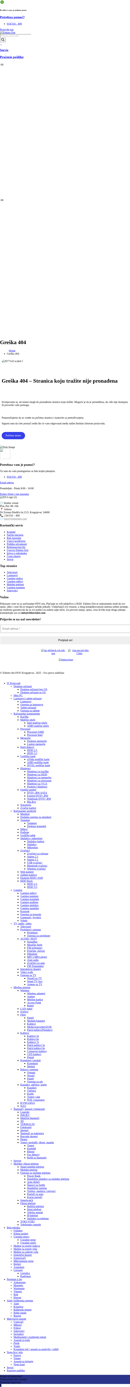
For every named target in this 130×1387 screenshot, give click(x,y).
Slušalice (32, 844)
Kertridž (31, 1148)
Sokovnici (19, 1331)
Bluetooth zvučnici (37, 865)
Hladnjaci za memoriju (39, 777)
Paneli (30, 1017)
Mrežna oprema (22, 987)
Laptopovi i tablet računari (28, 698)
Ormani (31, 1072)
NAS (23, 1106)
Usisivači (18, 1321)
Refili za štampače (37, 1157)
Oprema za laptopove (31, 704)
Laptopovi (25, 701)
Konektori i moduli (30, 1060)
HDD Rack (26, 881)
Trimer (17, 1358)
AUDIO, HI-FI (28, 938)
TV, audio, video (22, 923)
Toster (17, 1346)
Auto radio (33, 960)
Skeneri (24, 1130)
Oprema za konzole (30, 914)
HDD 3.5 (32, 753)
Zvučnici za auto (36, 963)
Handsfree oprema (37, 1188)
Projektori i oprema (30, 929)
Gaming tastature (29, 896)
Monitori (25, 814)
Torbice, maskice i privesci (41, 1191)
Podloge (24, 832)
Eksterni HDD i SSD (31, 877)
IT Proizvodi (13, 683)
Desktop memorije (37, 741)
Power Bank (33, 1175)
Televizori (25, 926)
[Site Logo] (7, 32)
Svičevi (24, 1011)
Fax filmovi (33, 1154)
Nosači (31, 1075)
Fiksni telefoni (28, 1203)
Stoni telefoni (34, 1209)
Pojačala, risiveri (36, 950)
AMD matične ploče (38, 725)
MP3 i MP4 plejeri (37, 957)
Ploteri (23, 1139)
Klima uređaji (21, 1233)
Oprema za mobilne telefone (35, 1172)
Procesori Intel (34, 735)
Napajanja (25, 804)
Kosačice (18, 1306)
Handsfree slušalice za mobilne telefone (48, 1179)
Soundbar (32, 941)
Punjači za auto (35, 1194)
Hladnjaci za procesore (39, 780)
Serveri (17, 1160)
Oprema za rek (35, 1081)
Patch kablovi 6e (36, 1048)
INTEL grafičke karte (38, 765)
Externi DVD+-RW (37, 795)
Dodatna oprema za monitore (35, 817)
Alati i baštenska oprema (20, 1300)
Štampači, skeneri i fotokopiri (29, 1109)
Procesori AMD (35, 731)
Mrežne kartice (35, 999)
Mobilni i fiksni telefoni (26, 1163)
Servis (10, 1367)
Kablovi (31, 1023)
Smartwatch (26, 1200)
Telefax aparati (35, 1212)
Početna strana (13, 435)
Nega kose (19, 1364)
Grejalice (25, 1273)
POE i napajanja (36, 1099)
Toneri (30, 1145)
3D (22, 1121)
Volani (23, 920)
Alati (16, 1303)
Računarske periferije (25, 811)
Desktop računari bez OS (33, 689)
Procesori (25, 728)
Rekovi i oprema (29, 1069)
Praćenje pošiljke (16, 1370)
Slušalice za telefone (38, 1218)
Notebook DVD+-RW (39, 798)
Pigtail (30, 1057)
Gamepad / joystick (30, 917)
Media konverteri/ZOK (39, 1026)
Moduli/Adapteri (36, 1020)
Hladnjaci (25, 768)
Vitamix (18, 1291)
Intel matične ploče (37, 722)
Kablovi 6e (33, 1039)
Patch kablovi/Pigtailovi (39, 1030)
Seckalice (19, 1334)
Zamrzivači (20, 1258)
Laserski (24, 1112)
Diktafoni (32, 953)
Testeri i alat (33, 1096)
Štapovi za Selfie (36, 1185)
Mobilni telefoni (28, 1169)
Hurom (17, 1297)
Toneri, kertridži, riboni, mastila (37, 1142)
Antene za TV (34, 984)
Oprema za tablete (30, 710)
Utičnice (31, 1090)
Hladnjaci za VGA (37, 783)
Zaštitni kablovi (28, 874)
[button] (2, 677)
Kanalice (32, 1087)
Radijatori (25, 1276)
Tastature (25, 820)
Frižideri (18, 1230)
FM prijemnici (34, 947)
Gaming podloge (29, 902)
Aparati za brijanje (23, 1361)
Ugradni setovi (21, 1236)
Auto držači (33, 1182)
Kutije (30, 1093)
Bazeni (17, 1315)
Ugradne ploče (28, 1242)
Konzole (24, 911)
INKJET (25, 1115)
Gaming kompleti (29, 899)
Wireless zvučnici (36, 868)
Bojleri (17, 1264)
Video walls (26, 972)
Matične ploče (27, 719)
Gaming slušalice (29, 905)
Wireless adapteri (36, 993)
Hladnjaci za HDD (37, 774)
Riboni (30, 1151)
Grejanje (18, 1270)
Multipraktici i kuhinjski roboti (30, 1337)
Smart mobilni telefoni (32, 1166)
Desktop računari (23, 686)
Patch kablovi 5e (36, 1045)
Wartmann (19, 1288)
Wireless (24, 990)
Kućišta (24, 716)
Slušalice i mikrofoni (31, 838)
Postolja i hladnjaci (37, 786)
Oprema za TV (28, 975)
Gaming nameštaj (29, 908)
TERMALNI (27, 1124)
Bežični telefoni (35, 1206)
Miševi (24, 829)
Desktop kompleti (36, 826)
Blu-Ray (31, 801)
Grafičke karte (28, 756)
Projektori (32, 932)
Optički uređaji (28, 789)
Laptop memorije (36, 744)
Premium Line (14, 1279)
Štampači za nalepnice (32, 1133)
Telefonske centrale (30, 1224)
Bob (16, 1294)
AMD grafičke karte (38, 762)
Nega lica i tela (15, 1352)
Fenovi (17, 1355)
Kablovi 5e (33, 1036)
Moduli (31, 1066)
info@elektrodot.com (15, 518)
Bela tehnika (13, 1227)
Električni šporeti (23, 1255)
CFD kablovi (34, 1054)
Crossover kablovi (37, 1051)
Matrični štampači (29, 1118)
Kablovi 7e (33, 1042)
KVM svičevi (27, 1102)
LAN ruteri (26, 1008)
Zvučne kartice (28, 808)
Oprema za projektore (38, 935)
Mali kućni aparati (16, 1318)
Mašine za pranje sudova (27, 1245)
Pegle (16, 1343)
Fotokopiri (25, 1127)
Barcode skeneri (29, 1136)
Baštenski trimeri (22, 1309)
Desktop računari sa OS (33, 692)
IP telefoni (32, 1215)
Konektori (32, 1063)
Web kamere (27, 871)
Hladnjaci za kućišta (38, 771)
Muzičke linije (34, 944)
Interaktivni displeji (30, 969)
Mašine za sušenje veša (26, 1251)
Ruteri (30, 1005)
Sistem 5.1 (32, 859)
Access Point (34, 1002)
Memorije (25, 738)
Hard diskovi (27, 747)
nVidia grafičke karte (38, 759)
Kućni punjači (34, 1197)
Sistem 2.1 (32, 856)
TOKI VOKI (27, 1221)
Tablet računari (28, 707)
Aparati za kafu (22, 1340)
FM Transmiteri (35, 966)
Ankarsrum (20, 1282)
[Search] (3, 40)
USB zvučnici (34, 862)
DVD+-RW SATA (37, 792)
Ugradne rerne (28, 1239)
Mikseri (18, 1324)
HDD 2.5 (32, 750)
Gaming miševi (28, 893)
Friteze (17, 1328)
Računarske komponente (27, 713)
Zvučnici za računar (37, 853)
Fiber (23, 1014)
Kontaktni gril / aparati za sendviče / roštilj (36, 1349)
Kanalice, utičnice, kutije (33, 1084)
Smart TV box (34, 981)
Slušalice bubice (35, 841)
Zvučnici (25, 850)
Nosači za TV (34, 978)
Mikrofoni (32, 847)
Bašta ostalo (20, 1312)
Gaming (18, 890)
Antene (31, 996)
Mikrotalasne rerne (24, 1261)
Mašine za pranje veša (25, 1248)
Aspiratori (19, 1267)
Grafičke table (27, 835)
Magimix (18, 1285)
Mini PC (18, 695)
